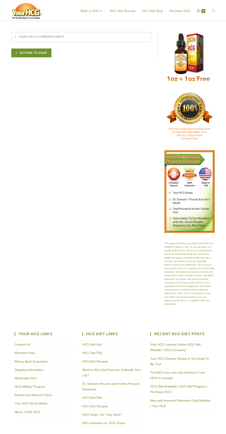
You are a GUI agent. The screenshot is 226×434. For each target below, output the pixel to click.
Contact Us (22, 344)
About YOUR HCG (27, 412)
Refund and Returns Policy (33, 395)
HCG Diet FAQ (92, 353)
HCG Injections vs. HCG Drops (103, 423)
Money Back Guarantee (31, 361)
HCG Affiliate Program (30, 386)
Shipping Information (29, 370)
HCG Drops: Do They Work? (102, 414)
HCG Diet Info (92, 344)
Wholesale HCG (26, 378)
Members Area (25, 353)
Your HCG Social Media (31, 403)
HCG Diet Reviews (95, 361)
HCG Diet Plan (92, 397)
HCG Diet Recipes (95, 406)
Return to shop (33, 52)
